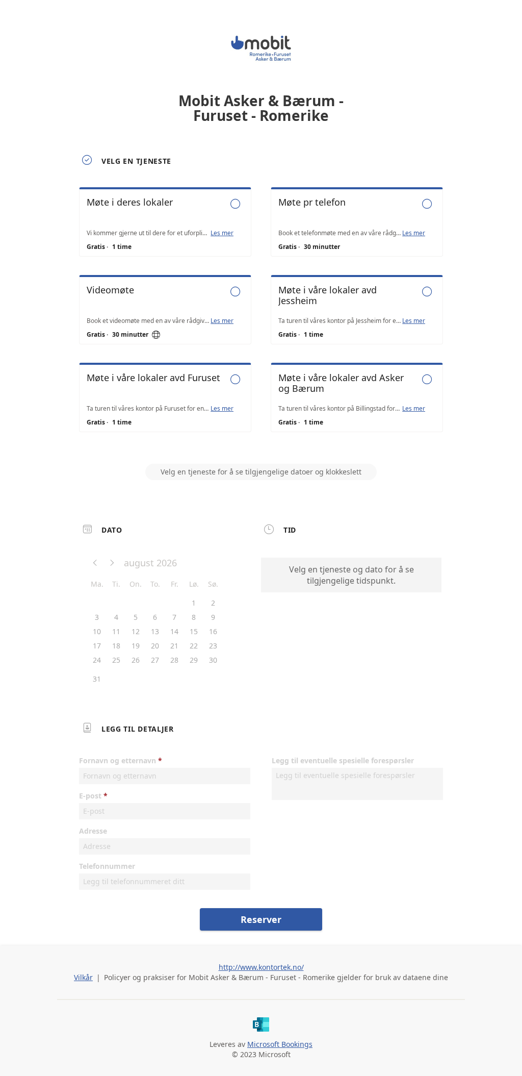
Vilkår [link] (83, 977)
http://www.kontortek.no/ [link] (261, 967)
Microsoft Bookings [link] (279, 1044)
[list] (261, 319)
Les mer (222, 233)
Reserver (261, 919)
